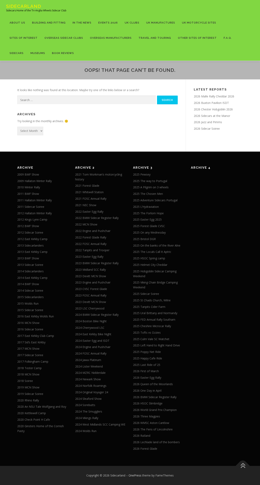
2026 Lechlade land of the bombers (156, 442)
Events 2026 (108, 22)
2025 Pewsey (142, 174)
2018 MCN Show (28, 374)
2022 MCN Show (86, 224)
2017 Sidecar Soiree (30, 355)
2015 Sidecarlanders (30, 297)
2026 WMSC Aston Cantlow (151, 423)
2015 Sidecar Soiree (30, 310)
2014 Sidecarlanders (30, 271)
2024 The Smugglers (88, 411)
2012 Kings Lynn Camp (32, 219)
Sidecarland (23, 6)
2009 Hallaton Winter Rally (34, 181)
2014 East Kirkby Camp (32, 278)
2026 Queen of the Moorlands (153, 384)
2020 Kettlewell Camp (31, 413)
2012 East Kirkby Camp (32, 239)
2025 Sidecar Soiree (146, 294)
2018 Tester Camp (29, 368)
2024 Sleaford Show (88, 399)
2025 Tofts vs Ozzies (147, 332)
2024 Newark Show (88, 379)
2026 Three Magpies (146, 416)
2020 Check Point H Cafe (33, 419)
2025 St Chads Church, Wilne (152, 300)
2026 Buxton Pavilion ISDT (211, 103)
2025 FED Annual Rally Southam (154, 319)
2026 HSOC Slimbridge (147, 403)
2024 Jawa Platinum (88, 360)
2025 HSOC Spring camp (149, 258)
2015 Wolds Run (28, 303)
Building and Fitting (49, 22)
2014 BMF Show (28, 284)
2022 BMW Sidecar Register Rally (97, 218)
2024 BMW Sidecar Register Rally (97, 315)
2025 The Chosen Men (148, 194)
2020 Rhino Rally (28, 400)
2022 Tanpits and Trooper (92, 250)
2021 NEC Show (85, 205)
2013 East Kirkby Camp (32, 252)
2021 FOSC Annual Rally (90, 198)
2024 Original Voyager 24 (91, 392)
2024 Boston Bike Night (91, 321)
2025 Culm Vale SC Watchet (151, 339)
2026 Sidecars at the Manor (212, 116)
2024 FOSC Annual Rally (90, 353)
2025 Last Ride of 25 (146, 365)
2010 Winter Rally (28, 187)
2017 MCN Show (28, 348)
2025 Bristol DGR (144, 239)
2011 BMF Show (28, 194)
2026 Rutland (141, 436)
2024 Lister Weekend (89, 366)
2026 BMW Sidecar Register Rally (155, 397)
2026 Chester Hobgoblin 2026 (213, 109)
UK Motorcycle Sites (199, 22)
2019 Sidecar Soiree (30, 394)
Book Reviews (63, 53)
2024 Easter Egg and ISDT (92, 341)
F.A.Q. (228, 37)
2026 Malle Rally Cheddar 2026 (214, 96)
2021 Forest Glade (87, 186)
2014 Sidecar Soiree (30, 290)
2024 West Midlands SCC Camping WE (100, 424)
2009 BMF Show (28, 174)
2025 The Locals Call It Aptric (152, 252)
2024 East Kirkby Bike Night (93, 334)
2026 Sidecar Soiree (207, 128)
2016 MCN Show (28, 323)
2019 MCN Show (28, 387)
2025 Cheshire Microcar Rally (152, 326)
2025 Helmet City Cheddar (150, 265)
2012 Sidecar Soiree (30, 232)
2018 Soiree (25, 381)
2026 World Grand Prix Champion (155, 410)
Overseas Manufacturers (111, 37)
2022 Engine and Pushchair (92, 231)
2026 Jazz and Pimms (208, 122)
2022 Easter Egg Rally (89, 211)
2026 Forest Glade (145, 449)
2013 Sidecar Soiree (30, 265)
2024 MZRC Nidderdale (90, 373)
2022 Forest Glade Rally (90, 237)
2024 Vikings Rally (86, 418)
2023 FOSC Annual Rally (90, 295)
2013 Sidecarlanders (30, 245)
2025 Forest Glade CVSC (149, 226)
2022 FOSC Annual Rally (90, 244)
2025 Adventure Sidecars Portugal (155, 200)
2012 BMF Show (28, 226)
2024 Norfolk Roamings (90, 386)
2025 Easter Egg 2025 (147, 219)
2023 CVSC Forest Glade (91, 289)
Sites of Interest (24, 37)
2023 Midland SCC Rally (90, 270)
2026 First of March (146, 371)
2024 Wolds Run (85, 431)
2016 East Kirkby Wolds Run (35, 316)
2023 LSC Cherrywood (89, 308)
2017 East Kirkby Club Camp (35, 336)
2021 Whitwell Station (89, 192)
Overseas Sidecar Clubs (63, 37)
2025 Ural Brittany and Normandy (155, 313)
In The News (82, 22)
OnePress (135, 475)
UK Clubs (132, 22)
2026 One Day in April (147, 390)
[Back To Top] (243, 466)
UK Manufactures (160, 22)
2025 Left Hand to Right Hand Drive (156, 345)
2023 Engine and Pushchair (92, 282)
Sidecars (17, 53)
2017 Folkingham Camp (32, 361)
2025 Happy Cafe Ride (147, 358)
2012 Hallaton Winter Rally (34, 213)
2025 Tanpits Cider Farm (149, 307)
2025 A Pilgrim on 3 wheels (151, 187)
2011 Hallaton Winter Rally (34, 200)
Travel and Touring (155, 37)
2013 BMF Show (28, 258)
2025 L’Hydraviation (146, 207)
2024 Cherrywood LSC (89, 328)
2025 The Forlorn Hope (148, 213)
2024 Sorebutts (85, 405)
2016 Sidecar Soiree (30, 329)
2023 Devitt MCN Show (90, 276)
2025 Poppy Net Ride (147, 352)
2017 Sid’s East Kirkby (31, 342)
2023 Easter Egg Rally (89, 257)
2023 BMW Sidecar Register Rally (97, 263)
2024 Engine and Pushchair (92, 347)
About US (17, 22)
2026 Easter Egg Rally (147, 377)
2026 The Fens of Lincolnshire (153, 429)
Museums (37, 53)
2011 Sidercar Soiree (30, 207)
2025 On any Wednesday (149, 232)
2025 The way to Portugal (150, 181)
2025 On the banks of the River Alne (156, 245)
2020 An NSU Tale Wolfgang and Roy (41, 406)
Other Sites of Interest (197, 37)
